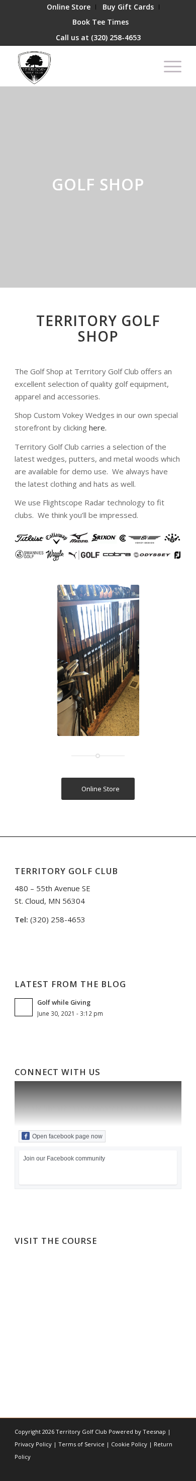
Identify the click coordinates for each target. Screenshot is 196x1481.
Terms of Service (81, 1444)
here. (98, 427)
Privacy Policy (33, 1444)
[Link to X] (113, 1468)
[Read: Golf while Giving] (24, 1007)
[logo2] (81, 66)
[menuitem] (69, 7)
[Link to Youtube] (143, 1468)
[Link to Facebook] (98, 1468)
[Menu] (167, 66)
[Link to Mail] (158, 1468)
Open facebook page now (67, 1136)
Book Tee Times (100, 22)
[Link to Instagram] (128, 1468)
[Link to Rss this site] (173, 1468)
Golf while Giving (63, 1002)
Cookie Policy (129, 1444)
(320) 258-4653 (116, 37)
